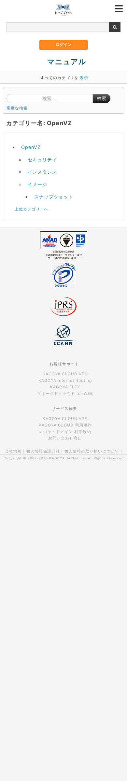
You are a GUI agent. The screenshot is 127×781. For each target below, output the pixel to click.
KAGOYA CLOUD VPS (65, 373)
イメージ (37, 184)
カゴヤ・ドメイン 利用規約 (65, 431)
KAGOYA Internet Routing (65, 380)
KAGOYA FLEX (65, 386)
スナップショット (53, 196)
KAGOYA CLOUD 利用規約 (65, 425)
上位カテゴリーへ (32, 209)
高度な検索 (17, 108)
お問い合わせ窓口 (65, 438)
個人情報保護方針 (43, 451)
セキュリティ (42, 159)
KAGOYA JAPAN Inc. (68, 458)
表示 (84, 77)
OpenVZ (31, 147)
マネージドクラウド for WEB (65, 393)
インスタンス (42, 172)
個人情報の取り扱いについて (91, 451)
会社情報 (13, 451)
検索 (101, 98)
